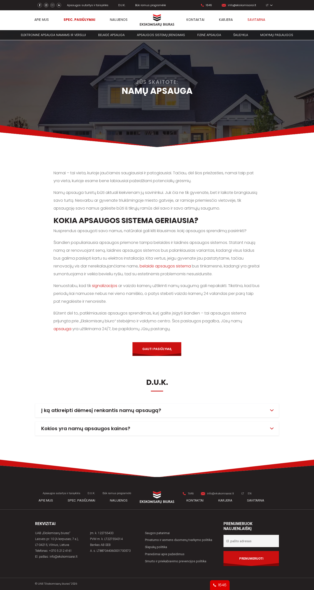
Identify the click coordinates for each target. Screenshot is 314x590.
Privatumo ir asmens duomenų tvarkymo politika (178, 540)
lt (267, 5)
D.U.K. (121, 5)
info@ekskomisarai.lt (242, 5)
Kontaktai (195, 19)
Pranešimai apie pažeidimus (164, 554)
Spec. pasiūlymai (79, 19)
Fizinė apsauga (209, 35)
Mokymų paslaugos (276, 35)
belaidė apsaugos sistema (165, 266)
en (249, 493)
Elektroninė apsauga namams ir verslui (53, 35)
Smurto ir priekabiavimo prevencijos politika (175, 561)
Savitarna (256, 19)
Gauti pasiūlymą (156, 349)
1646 (209, 5)
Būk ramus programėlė (150, 5)
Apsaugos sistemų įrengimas (161, 35)
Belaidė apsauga (111, 35)
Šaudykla (240, 35)
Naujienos (119, 19)
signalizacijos (104, 286)
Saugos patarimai (157, 533)
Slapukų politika (156, 547)
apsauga (62, 329)
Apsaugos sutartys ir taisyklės (87, 5)
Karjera (226, 19)
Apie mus (41, 19)
